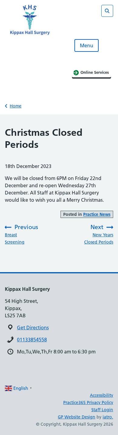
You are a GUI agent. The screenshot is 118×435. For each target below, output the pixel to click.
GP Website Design (76, 417)
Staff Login (102, 409)
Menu (86, 45)
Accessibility (101, 395)
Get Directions (33, 328)
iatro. (108, 417)
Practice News (96, 214)
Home (15, 106)
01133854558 (32, 340)
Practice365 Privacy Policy (88, 402)
